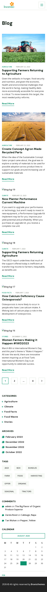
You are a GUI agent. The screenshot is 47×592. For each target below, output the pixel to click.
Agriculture (7, 67)
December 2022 (15, 442)
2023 (7, 468)
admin (8, 506)
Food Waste (11, 416)
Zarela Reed (11, 515)
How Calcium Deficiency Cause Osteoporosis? (23, 297)
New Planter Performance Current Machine (19, 200)
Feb (3, 575)
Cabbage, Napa (28, 515)
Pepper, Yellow (28, 520)
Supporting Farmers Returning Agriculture (22, 253)
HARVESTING (36, 475)
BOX (18, 468)
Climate (5, 195)
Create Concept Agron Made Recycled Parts (22, 150)
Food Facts (7, 293)
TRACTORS (26, 491)
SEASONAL (9, 491)
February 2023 (14, 436)
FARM (7, 475)
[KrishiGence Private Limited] (9, 5)
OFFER (7, 483)
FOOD (20, 475)
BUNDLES (32, 468)
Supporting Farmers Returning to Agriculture (22, 72)
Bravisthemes (38, 584)
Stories (5, 336)
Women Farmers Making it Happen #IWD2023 (19, 341)
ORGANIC (22, 483)
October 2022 (14, 452)
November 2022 (15, 447)
